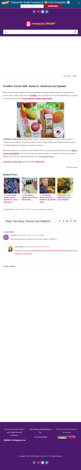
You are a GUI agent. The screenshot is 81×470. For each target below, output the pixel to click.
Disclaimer (67, 432)
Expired (41, 209)
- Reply (41, 235)
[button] (40, 4)
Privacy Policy (61, 429)
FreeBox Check (39, 162)
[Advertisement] (40, 52)
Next (74, 76)
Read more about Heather (14, 429)
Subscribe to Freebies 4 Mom (12, 162)
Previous (67, 76)
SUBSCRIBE (52, 6)
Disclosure (72, 429)
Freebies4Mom (9, 209)
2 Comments (49, 209)
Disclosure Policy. (47, 156)
